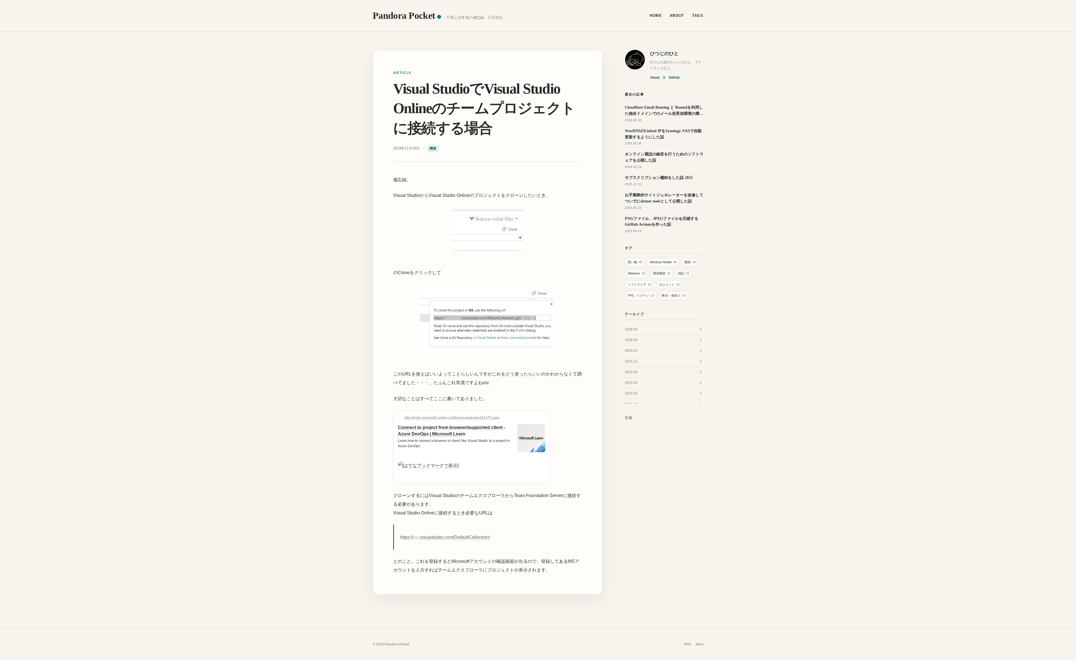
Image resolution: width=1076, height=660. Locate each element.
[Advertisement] (664, 512)
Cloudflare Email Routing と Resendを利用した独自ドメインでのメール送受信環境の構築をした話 (664, 111)
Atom (699, 644)
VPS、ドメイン (641, 295)
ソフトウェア (639, 284)
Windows (636, 273)
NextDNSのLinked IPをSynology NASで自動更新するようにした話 (663, 134)
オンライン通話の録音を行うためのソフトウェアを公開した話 (664, 157)
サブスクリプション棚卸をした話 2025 (659, 177)
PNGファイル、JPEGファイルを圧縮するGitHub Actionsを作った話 (661, 221)
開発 (433, 148)
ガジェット (669, 284)
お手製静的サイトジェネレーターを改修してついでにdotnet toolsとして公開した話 (664, 198)
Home (656, 15)
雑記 (683, 273)
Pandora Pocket (404, 15)
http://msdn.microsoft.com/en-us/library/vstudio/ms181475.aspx (452, 417)
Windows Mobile (663, 262)
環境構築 (661, 273)
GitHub (674, 77)
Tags (697, 15)
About (677, 15)
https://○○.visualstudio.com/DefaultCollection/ (445, 537)
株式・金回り (673, 295)
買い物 (635, 262)
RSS (687, 644)
